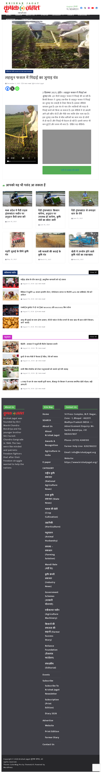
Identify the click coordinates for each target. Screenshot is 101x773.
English (70, 6)
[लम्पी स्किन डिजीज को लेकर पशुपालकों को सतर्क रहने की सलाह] (11, 372)
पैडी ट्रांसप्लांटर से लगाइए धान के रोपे (83, 212)
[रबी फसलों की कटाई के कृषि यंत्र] (50, 234)
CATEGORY (56, 15)
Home (8, 15)
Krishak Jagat (39, 83)
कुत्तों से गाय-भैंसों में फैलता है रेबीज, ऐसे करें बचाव (39, 356)
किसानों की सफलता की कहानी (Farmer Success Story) (52, 632)
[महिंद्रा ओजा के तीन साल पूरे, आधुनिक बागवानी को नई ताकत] (11, 282)
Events (71, 15)
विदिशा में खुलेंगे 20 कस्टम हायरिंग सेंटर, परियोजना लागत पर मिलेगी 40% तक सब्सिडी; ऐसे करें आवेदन (56, 293)
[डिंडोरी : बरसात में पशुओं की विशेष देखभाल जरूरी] (11, 346)
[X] (12, 88)
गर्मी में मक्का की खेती (70, 170)
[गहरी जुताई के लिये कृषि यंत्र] (17, 234)
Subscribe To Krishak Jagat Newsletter (52, 690)
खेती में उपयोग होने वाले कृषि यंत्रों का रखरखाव (82, 253)
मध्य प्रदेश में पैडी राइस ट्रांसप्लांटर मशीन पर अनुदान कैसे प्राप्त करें (16, 213)
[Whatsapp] (17, 88)
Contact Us (27, 19)
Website (49, 725)
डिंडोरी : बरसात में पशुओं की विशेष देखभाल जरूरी (39, 344)
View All (93, 272)
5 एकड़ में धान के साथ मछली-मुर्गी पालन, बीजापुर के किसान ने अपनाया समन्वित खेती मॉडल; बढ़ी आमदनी (57, 383)
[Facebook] (7, 88)
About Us (30, 15)
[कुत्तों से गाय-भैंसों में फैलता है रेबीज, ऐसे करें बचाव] (11, 359)
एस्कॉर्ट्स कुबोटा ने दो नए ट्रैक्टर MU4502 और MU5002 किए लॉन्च (46, 307)
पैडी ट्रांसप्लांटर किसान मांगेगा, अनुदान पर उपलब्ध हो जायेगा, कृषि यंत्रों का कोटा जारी (49, 215)
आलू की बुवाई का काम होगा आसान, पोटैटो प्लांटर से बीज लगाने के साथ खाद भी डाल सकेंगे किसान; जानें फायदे (57, 321)
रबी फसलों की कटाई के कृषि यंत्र (49, 253)
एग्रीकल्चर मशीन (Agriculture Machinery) (19, 72)
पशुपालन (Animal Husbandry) (51, 537)
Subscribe (82, 15)
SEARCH (18, 15)
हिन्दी (75, 6)
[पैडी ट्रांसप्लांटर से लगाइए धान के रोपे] (83, 193)
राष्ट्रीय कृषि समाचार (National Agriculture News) (51, 481)
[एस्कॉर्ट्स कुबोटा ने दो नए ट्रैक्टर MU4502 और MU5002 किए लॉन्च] (11, 310)
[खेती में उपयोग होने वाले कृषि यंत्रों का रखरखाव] (83, 234)
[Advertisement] (66, 147)
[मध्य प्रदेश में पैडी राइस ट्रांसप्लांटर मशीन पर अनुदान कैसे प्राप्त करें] (17, 193)
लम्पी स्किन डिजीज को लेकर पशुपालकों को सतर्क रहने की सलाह (44, 369)
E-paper (44, 15)
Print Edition (52, 731)
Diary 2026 (51, 713)
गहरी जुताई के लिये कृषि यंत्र (17, 253)
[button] (36, 15)
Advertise (10, 19)
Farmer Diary (52, 737)
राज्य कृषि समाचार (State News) (52, 499)
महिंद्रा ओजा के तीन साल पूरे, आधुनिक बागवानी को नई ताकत (43, 279)
